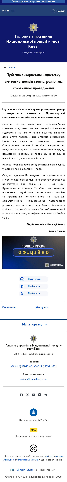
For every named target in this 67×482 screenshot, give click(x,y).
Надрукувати (34, 279)
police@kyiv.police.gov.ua (33, 379)
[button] (33, 325)
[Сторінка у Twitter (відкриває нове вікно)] (27, 395)
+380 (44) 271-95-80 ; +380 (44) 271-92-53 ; (33, 366)
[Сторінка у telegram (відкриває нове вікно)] (46, 395)
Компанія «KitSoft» (25, 470)
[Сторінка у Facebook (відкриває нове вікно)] (21, 395)
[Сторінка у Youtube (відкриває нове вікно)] (33, 395)
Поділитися (34, 286)
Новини (11, 67)
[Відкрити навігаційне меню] (12, 10)
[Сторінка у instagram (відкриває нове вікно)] (39, 395)
